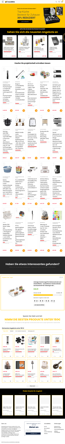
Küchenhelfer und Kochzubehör (6, 82)
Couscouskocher (6, 129)
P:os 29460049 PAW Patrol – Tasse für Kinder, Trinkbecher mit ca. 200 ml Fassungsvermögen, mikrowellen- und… (20, 188)
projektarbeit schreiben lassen (37, 63)
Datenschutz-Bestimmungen (57, 427)
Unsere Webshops (48, 431)
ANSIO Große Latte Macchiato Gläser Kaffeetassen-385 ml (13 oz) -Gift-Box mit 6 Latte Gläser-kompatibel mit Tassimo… (20, 140)
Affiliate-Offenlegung (57, 432)
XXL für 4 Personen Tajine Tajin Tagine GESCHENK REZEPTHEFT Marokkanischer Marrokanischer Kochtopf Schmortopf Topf (32, 93)
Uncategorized (43, 129)
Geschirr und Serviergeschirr (56, 82)
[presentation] (3, 41)
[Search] (56, 1)
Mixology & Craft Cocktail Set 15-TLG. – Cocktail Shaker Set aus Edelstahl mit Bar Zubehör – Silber (44, 232)
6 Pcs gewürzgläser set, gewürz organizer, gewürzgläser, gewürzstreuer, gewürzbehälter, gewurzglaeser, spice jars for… (20, 234)
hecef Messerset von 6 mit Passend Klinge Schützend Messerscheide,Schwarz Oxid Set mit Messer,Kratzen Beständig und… (57, 141)
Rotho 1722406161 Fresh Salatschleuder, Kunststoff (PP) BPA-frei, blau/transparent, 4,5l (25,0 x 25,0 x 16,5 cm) (7, 187)
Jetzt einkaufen (25, 21)
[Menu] (2, 1)
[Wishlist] (59, 2)
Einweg (4, 222)
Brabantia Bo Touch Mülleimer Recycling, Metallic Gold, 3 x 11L (44, 135)
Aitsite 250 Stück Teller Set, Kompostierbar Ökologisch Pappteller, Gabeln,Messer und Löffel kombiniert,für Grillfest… (7, 232)
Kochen (29, 81)
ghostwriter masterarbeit (53, 322)
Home (45, 426)
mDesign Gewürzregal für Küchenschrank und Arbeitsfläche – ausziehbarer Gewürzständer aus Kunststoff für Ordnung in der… (47, 283)
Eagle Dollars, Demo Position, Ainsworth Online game (7, 408)
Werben (46, 433)
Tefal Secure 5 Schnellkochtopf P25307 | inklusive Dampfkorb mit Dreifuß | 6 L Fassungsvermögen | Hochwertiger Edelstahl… (32, 187)
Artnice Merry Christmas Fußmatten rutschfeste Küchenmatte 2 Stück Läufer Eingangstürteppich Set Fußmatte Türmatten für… (44, 187)
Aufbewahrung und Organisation (31, 130)
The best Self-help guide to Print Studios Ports (57, 408)
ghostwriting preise (48, 267)
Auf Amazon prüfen (11, 110)
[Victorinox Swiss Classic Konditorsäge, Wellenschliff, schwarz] (32, 215)
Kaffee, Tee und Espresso (57, 176)
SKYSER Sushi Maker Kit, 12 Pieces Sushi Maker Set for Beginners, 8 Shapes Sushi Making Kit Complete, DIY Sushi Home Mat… (57, 93)
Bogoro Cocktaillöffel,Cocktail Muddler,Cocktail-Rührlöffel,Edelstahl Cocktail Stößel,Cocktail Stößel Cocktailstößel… (20, 93)
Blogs (45, 430)
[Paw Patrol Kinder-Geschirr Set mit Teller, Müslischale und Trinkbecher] (45, 74)
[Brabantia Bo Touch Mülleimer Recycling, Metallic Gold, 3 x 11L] (45, 122)
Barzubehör (17, 81)
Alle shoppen (47, 428)
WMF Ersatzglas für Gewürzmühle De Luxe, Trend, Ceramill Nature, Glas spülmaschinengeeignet (32, 139)
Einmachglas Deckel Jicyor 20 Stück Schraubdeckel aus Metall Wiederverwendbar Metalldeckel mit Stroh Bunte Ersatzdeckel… (57, 234)
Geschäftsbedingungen (59, 429)
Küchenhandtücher (44, 176)
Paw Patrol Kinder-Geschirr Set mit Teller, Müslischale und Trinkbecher (44, 90)
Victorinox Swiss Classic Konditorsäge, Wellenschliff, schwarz (32, 229)
